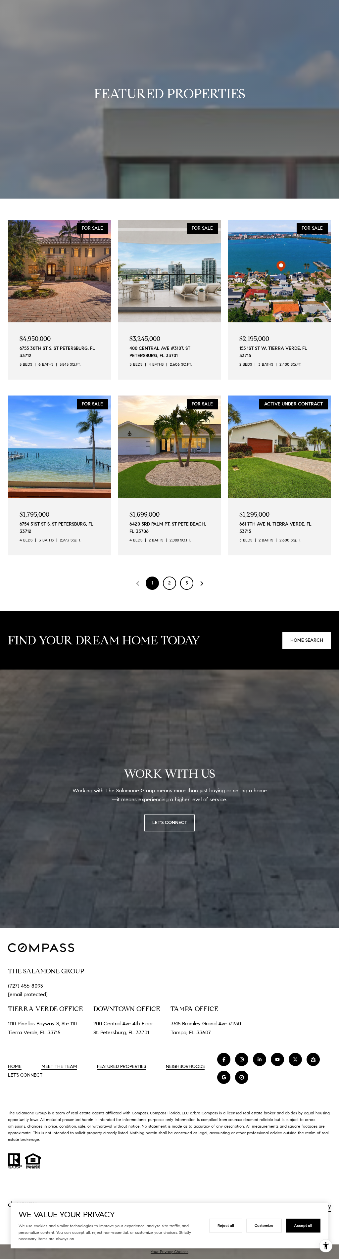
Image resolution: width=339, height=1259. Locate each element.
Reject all (226, 1225)
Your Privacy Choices (169, 1251)
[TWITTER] (295, 1059)
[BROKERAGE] (241, 1077)
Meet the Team (59, 1066)
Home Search (306, 640)
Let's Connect (25, 1075)
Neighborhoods (185, 1066)
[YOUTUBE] (277, 1059)
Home (15, 1066)
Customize (264, 1225)
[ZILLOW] (313, 1059)
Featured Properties (121, 1066)
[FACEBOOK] (223, 1059)
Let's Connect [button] (169, 822)
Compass (158, 1112)
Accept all (303, 1225)
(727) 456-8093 (25, 986)
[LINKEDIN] (259, 1059)
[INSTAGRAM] (241, 1059)
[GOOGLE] (223, 1077)
